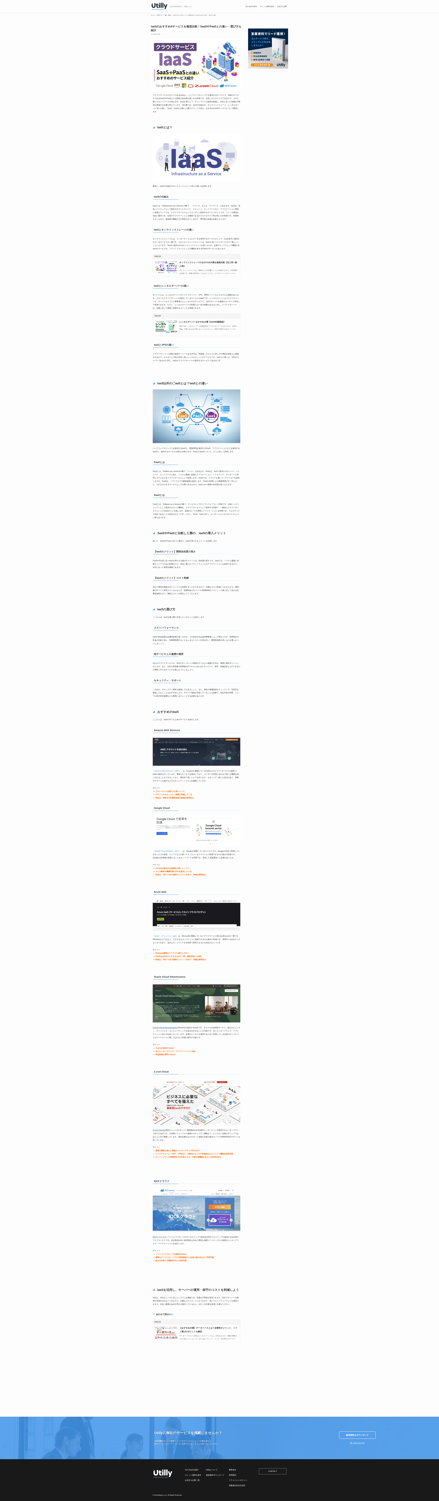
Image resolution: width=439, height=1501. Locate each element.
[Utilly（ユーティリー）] (159, 6)
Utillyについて (211, 1470)
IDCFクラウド (158, 1237)
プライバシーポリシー (238, 1480)
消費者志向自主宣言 (237, 1485)
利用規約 (232, 1475)
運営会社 (232, 1470)
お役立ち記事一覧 (192, 1480)
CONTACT (272, 1471)
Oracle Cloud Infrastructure (164, 1028)
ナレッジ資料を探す (193, 1475)
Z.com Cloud (158, 1130)
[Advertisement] (196, 1372)
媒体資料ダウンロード (215, 1475)
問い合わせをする (357, 1443)
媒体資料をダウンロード (357, 1435)
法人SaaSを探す (192, 1470)
